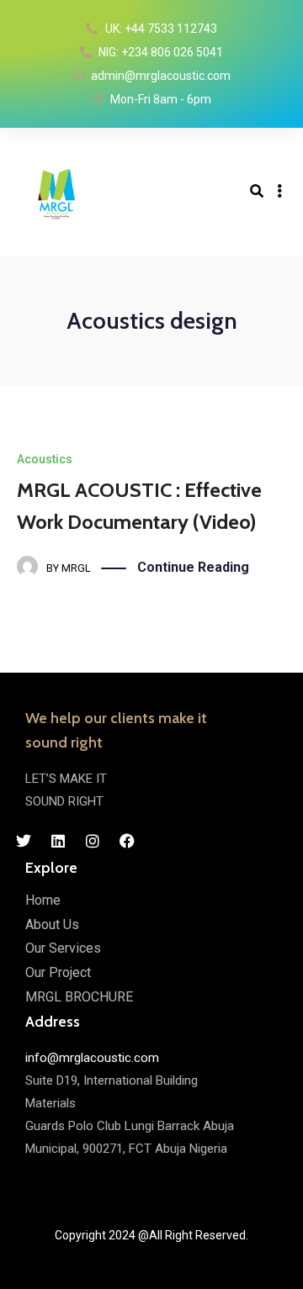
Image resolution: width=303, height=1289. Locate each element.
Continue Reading (193, 567)
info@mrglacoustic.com (92, 1057)
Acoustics (44, 459)
